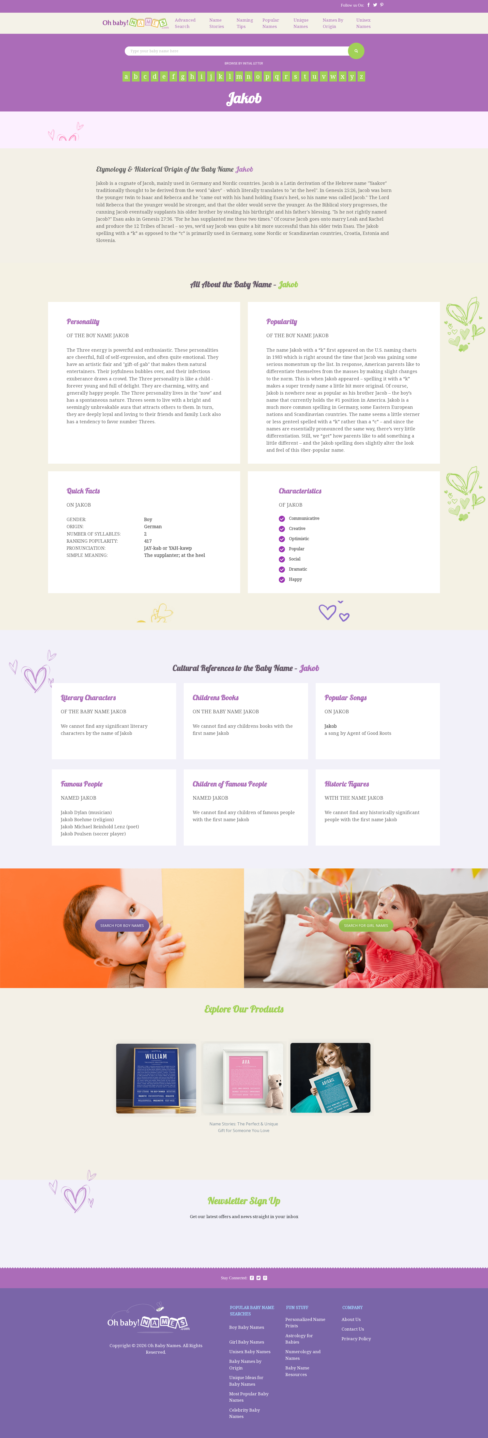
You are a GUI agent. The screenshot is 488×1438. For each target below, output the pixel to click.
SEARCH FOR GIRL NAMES (366, 925)
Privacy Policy (356, 1339)
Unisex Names (363, 23)
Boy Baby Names (246, 1327)
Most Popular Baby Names (249, 1397)
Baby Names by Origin (245, 1364)
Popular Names (271, 23)
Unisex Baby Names (249, 1351)
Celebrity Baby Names (244, 1413)
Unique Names (301, 23)
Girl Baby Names (246, 1342)
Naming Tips (245, 23)
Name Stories (216, 23)
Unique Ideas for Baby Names (246, 1381)
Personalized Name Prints (305, 1322)
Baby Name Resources (297, 1371)
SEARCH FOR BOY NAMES (122, 925)
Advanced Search (185, 23)
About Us (351, 1319)
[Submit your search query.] (356, 51)
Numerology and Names (303, 1355)
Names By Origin (333, 23)
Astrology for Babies (299, 1339)
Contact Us (353, 1329)
